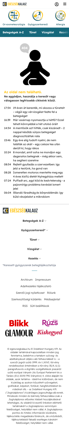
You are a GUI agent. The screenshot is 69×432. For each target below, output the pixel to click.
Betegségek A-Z (13, 32)
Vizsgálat (48, 32)
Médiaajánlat (52, 299)
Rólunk (51, 292)
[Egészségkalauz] (15, 4)
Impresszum (43, 279)
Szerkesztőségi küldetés (26, 299)
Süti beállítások (39, 306)
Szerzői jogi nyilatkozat (30, 292)
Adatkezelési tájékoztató (35, 286)
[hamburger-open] (64, 4)
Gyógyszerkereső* (33, 230)
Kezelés (33, 258)
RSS (25, 306)
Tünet (32, 32)
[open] (45, 221)
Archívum (27, 279)
